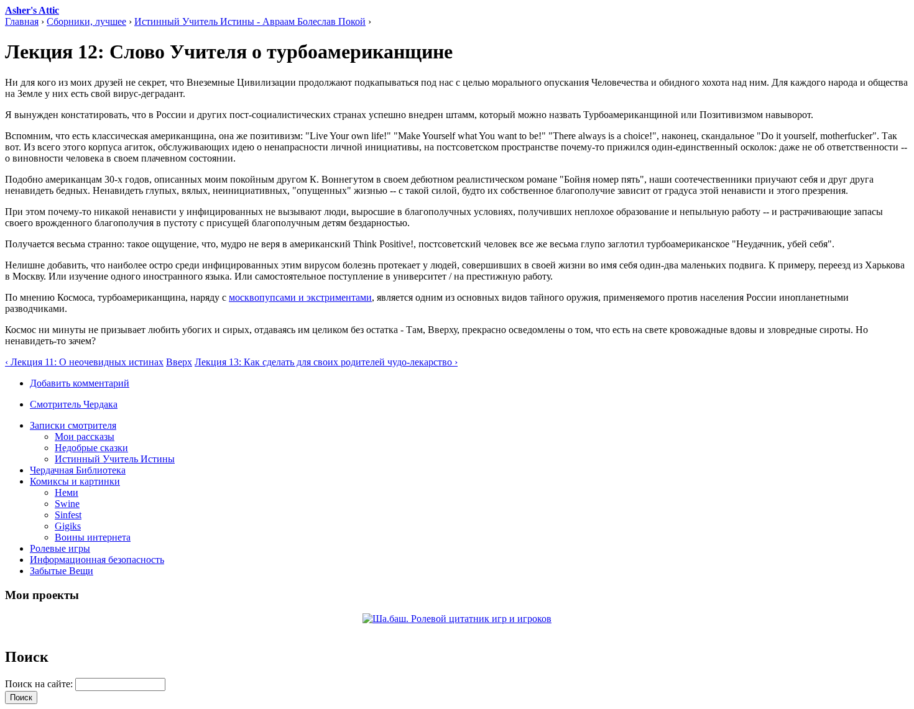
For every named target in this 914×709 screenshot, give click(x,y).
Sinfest (68, 515)
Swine (67, 503)
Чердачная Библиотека (78, 470)
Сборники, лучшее (86, 21)
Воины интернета (93, 537)
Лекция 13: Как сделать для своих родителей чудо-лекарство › (326, 362)
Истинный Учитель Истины (115, 459)
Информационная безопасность (97, 559)
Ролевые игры (60, 548)
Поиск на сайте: (40, 684)
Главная (22, 21)
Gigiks (68, 526)
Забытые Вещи (61, 570)
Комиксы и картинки (75, 481)
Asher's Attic (32, 10)
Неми (66, 492)
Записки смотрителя (73, 425)
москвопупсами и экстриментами (300, 297)
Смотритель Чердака (74, 404)
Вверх (179, 362)
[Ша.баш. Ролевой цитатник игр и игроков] (457, 618)
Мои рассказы (84, 436)
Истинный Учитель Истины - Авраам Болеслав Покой (250, 21)
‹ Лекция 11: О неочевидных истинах (84, 362)
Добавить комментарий (79, 383)
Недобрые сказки (91, 447)
